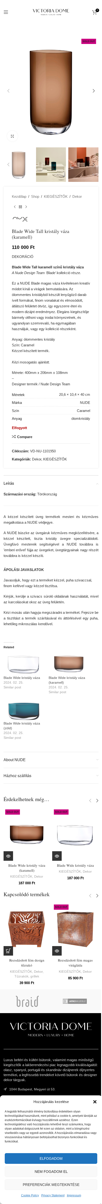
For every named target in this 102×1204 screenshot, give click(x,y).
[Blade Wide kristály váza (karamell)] (69, 663)
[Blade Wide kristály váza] (24, 663)
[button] (95, 1101)
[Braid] (27, 1001)
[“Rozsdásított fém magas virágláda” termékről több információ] (57, 951)
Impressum (74, 1195)
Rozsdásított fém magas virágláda (75, 962)
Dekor (77, 196)
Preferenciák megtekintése (51, 1185)
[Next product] (26, 207)
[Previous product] (15, 207)
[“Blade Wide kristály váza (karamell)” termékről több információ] (8, 856)
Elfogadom (51, 1158)
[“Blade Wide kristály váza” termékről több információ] (57, 856)
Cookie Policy (30, 1195)
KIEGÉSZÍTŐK (56, 196)
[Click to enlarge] (12, 136)
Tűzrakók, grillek (26, 976)
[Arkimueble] (74, 1001)
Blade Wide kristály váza (22, 678)
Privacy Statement (53, 1195)
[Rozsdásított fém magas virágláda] (75, 929)
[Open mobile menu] (6, 12)
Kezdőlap (19, 196)
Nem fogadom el (51, 1172)
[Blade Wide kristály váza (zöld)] (24, 709)
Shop (35, 196)
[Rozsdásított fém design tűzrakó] (27, 929)
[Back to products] (20, 207)
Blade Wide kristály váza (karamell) (26, 868)
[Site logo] (51, 12)
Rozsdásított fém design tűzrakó (26, 962)
